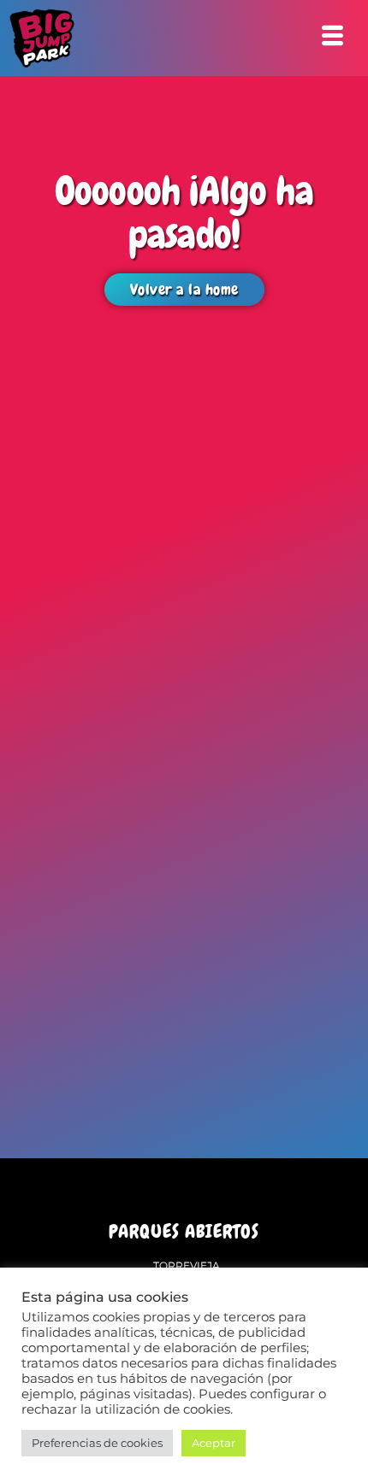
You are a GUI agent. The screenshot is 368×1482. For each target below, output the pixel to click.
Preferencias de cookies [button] (97, 1443)
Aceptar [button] (213, 1443)
